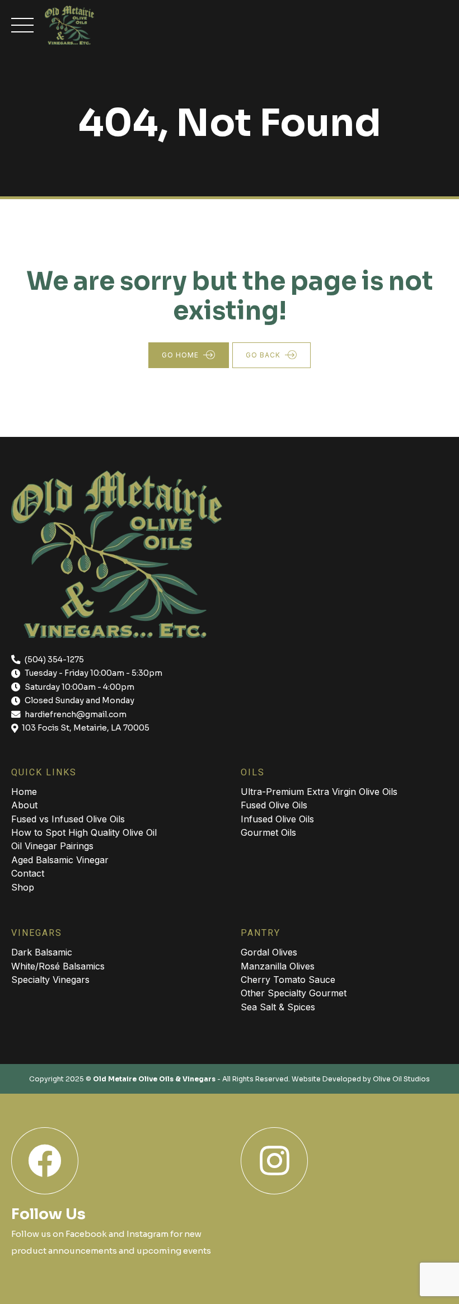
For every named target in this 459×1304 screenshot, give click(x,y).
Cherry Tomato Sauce (288, 979)
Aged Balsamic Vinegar (60, 859)
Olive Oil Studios (401, 1079)
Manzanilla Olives (278, 966)
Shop (22, 887)
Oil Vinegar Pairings (52, 845)
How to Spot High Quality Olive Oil (84, 832)
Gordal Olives (269, 952)
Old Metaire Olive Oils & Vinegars (154, 1079)
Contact (27, 873)
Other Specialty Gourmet (293, 993)
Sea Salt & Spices (278, 1007)
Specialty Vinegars (50, 979)
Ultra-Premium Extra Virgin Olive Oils (319, 791)
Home (24, 791)
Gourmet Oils (268, 832)
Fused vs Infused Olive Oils (68, 819)
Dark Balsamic (41, 952)
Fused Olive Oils (274, 805)
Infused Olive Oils (277, 819)
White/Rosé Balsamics (58, 966)
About (24, 805)
